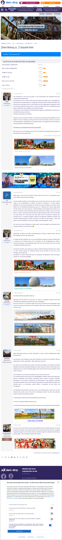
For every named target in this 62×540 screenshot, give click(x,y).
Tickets (35, 6)
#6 (59, 425)
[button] (40, 68)
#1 (59, 93)
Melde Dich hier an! (31, 29)
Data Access (31, 537)
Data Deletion (21, 537)
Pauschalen (46, 6)
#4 (59, 292)
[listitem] (31, 504)
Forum (12, 6)
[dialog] (31, 510)
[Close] (58, 482)
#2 (59, 192)
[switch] (51, 508)
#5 (59, 350)
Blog (3, 6)
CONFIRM (19, 531)
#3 (59, 230)
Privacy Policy (40, 537)
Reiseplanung (23, 6)
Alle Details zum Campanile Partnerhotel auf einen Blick (27, 127)
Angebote (58, 6)
